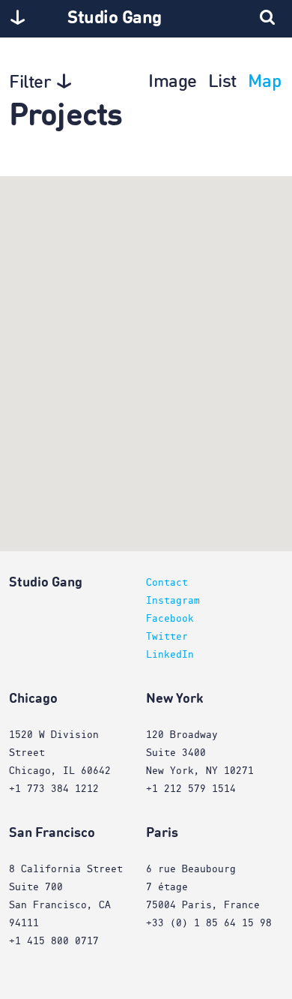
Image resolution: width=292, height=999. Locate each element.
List (222, 83)
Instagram (173, 601)
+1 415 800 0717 (54, 941)
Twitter (167, 637)
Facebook (170, 619)
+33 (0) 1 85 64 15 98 (209, 923)
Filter (30, 83)
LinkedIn (170, 655)
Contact (167, 583)
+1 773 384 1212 (54, 789)
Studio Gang (114, 19)
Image (172, 83)
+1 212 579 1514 (191, 789)
